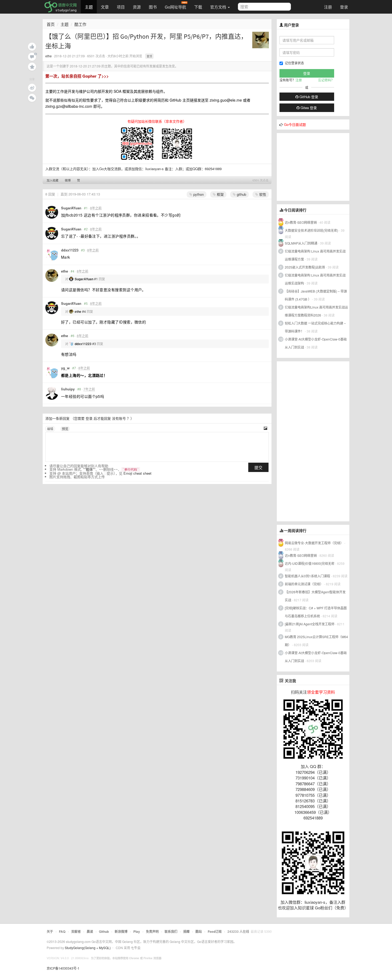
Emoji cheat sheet (137, 473)
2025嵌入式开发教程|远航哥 (305, 267)
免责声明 (152, 931)
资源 (137, 7)
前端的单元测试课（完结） (304, 584)
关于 (50, 931)
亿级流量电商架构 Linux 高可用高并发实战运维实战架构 (315, 279)
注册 (328, 7)
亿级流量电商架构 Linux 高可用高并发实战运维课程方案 (315, 255)
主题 (89, 7)
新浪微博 (121, 931)
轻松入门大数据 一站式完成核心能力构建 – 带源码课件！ (315, 327)
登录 (344, 7)
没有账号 (119, 418)
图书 (153, 7)
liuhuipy (68, 388)
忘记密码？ (326, 80)
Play (136, 931)
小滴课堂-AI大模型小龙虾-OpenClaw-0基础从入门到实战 (316, 343)
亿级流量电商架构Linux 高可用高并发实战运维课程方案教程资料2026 (316, 311)
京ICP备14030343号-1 (63, 968)
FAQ (62, 931)
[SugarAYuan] (51, 212)
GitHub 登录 (308, 96)
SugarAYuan (71, 207)
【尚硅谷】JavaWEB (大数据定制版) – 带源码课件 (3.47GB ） (316, 295)
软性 (262, 194)
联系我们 (171, 931)
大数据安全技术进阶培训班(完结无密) (312, 230)
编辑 (50, 428)
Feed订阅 (215, 931)
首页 (51, 24)
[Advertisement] (317, 166)
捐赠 (186, 931)
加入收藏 (52, 180)
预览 (65, 428)
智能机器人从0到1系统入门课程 (307, 576)
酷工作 (80, 24)
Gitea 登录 (308, 107)
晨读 (90, 931)
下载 (198, 7)
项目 (121, 7)
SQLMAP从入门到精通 (301, 243)
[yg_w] (51, 372)
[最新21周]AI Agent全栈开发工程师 (309, 624)
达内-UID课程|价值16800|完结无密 (309, 563)
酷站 (198, 931)
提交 (258, 467)
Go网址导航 (175, 7)
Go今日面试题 (295, 124)
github (241, 194)
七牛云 (136, 947)
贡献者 (76, 931)
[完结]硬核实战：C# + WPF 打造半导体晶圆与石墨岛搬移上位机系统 (316, 612)
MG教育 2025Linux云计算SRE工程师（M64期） (316, 640)
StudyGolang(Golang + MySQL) (88, 947)
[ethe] (260, 39)
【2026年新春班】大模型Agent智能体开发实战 (315, 596)
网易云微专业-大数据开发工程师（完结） (314, 543)
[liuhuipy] (51, 393)
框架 (220, 194)
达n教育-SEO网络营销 (301, 222)
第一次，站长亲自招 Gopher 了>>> (77, 76)
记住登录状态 (294, 63)
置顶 (149, 56)
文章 (105, 7)
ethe (48, 56)
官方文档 (218, 7)
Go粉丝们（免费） (331, 907)
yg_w (65, 367)
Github (104, 931)
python (198, 194)
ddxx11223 (69, 250)
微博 (68, 180)
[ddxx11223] (51, 254)
